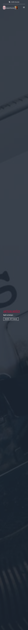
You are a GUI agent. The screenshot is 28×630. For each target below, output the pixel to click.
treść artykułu (11, 319)
